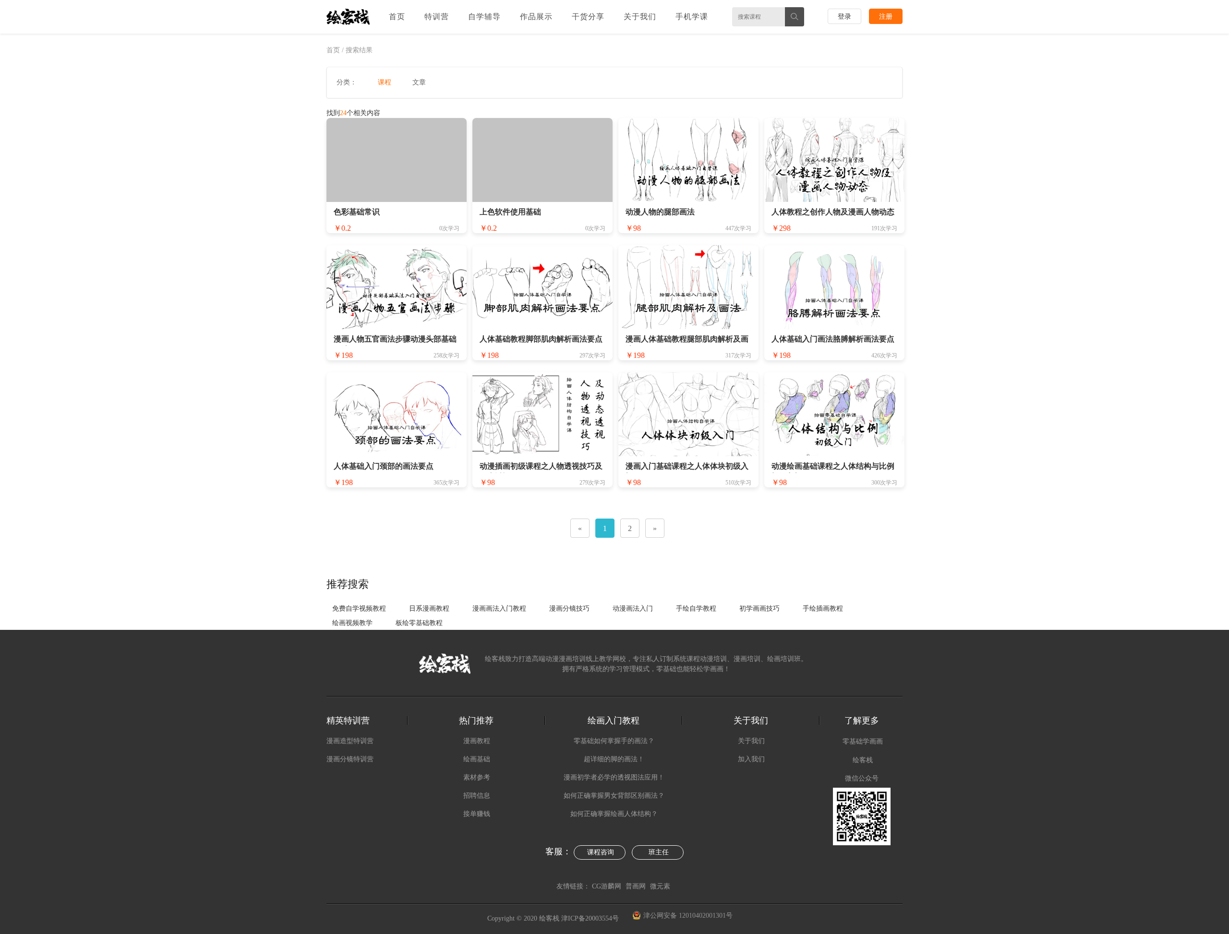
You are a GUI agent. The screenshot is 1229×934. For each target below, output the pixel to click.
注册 (885, 16)
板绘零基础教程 (419, 623)
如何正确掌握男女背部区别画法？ (614, 795)
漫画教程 (476, 741)
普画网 (636, 886)
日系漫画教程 (429, 608)
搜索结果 (359, 50)
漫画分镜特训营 (350, 759)
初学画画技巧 (759, 608)
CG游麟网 (606, 886)
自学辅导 (484, 16)
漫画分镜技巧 (569, 608)
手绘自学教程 (696, 608)
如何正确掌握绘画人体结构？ (614, 813)
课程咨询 (600, 852)
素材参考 (476, 777)
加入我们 (751, 759)
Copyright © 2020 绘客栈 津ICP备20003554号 (554, 918)
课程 (384, 82)
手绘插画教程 (823, 608)
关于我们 (640, 16)
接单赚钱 (476, 813)
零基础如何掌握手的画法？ (614, 741)
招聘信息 (476, 795)
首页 (397, 16)
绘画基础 (476, 759)
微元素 (660, 886)
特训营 (436, 16)
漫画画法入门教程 (499, 608)
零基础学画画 (863, 741)
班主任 (659, 852)
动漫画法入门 (633, 608)
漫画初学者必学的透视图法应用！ (614, 777)
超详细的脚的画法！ (614, 759)
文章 (419, 82)
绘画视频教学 (352, 623)
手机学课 (691, 16)
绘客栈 (863, 760)
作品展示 (536, 16)
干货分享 (588, 16)
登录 (844, 16)
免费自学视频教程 (359, 608)
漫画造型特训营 (350, 741)
